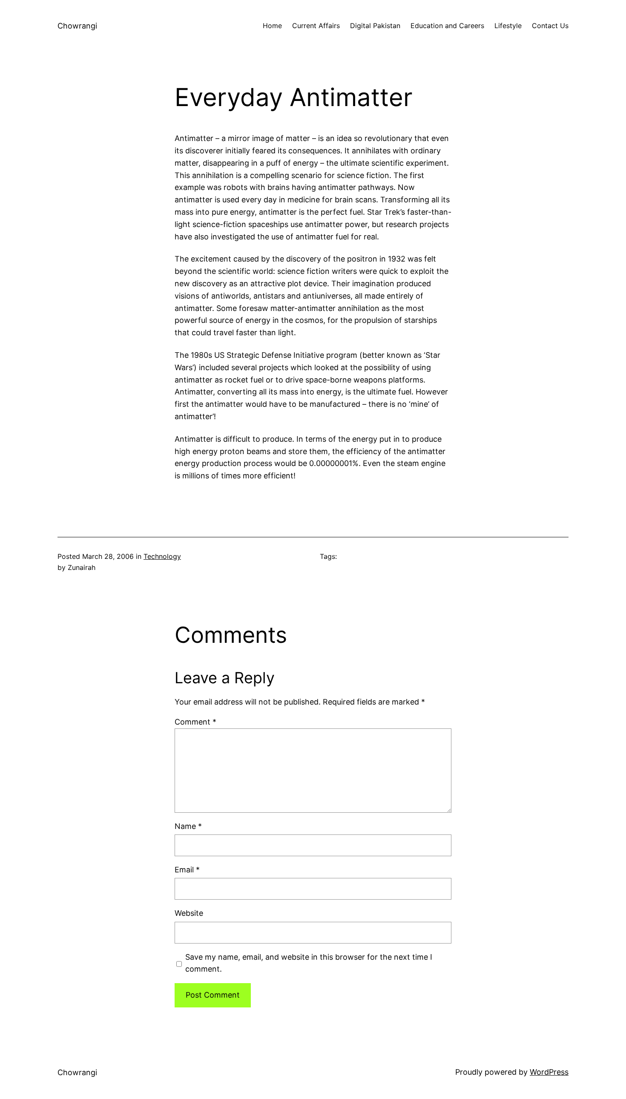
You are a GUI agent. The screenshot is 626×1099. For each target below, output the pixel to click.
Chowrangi (77, 25)
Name (188, 826)
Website (189, 913)
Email (187, 869)
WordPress (549, 1071)
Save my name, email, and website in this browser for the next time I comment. (308, 963)
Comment (195, 721)
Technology (162, 556)
